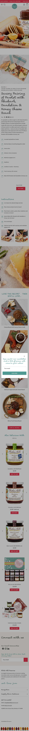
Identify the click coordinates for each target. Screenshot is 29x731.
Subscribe (14, 373)
